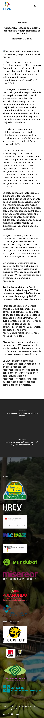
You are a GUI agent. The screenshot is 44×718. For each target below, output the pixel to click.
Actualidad (22, 22)
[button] (40, 6)
